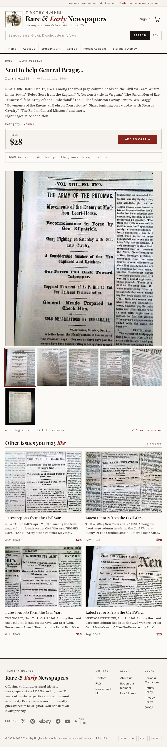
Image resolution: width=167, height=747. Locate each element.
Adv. (156, 35)
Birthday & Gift (51, 48)
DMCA (149, 707)
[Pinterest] (32, 721)
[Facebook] (58, 721)
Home (12, 48)
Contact (100, 678)
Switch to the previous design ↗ (140, 3)
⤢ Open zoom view (147, 430)
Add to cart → (137, 139)
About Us (29, 48)
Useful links (128, 693)
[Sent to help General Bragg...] (20, 367)
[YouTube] (67, 721)
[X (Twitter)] (23, 721)
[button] (83, 258)
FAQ (98, 683)
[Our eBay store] (45, 721)
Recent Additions (95, 48)
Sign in (145, 19)
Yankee (29, 124)
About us (126, 678)
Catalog (72, 48)
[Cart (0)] (157, 19)
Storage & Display (125, 48)
